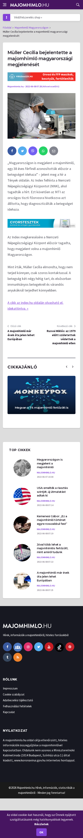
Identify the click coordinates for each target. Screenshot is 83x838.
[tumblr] (7, 657)
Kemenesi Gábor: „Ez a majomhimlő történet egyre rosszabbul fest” (52, 520)
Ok (41, 832)
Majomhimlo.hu (26, 788)
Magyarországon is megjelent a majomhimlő (50, 463)
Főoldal (7, 27)
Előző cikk (15, 326)
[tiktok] (59, 646)
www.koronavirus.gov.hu (30, 760)
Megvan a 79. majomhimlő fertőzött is (41, 407)
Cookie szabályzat (14, 694)
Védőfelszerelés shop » (28, 17)
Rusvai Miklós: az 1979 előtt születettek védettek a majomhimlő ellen (61, 337)
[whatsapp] (43, 150)
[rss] (17, 657)
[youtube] (49, 646)
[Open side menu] (4, 5)
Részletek (41, 824)
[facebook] (12, 150)
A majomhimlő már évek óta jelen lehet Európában (21, 335)
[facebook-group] (17, 646)
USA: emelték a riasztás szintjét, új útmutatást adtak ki (52, 491)
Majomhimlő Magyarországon (31, 27)
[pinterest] (69, 646)
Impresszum (10, 688)
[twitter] (22, 150)
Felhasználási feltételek (17, 706)
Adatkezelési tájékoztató (18, 700)
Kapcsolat (9, 712)
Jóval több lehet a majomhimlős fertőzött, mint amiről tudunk (52, 548)
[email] (53, 150)
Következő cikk (65, 326)
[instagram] (28, 646)
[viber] (32, 150)
